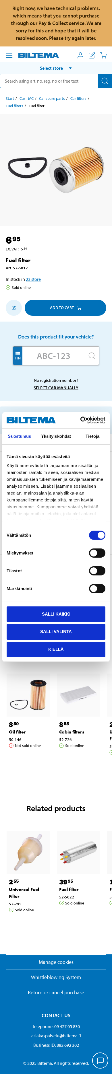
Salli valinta (56, 631)
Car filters (78, 98)
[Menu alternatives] (9, 55)
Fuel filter (69, 889)
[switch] (97, 552)
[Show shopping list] (92, 55)
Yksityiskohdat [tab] (56, 435)
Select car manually (56, 387)
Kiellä (56, 649)
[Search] (105, 81)
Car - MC (27, 98)
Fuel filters (14, 105)
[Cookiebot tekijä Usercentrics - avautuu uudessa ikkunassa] (80, 420)
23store (33, 279)
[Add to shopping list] (14, 308)
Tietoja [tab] (92, 435)
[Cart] (103, 55)
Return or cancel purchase (56, 992)
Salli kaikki (56, 613)
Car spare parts (52, 98)
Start (10, 98)
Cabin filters (71, 732)
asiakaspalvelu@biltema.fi (56, 1035)
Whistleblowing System (56, 977)
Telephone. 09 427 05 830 (56, 1026)
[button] (56, 68)
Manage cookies (56, 962)
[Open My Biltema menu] (80, 55)
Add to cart (62, 307)
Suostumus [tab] (19, 435)
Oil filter (17, 732)
